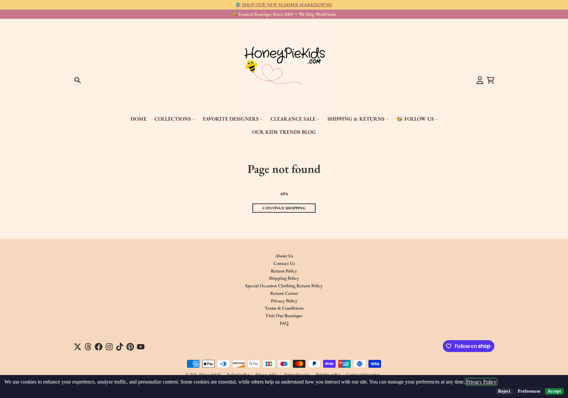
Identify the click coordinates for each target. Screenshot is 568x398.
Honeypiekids (210, 374)
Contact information (363, 374)
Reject (504, 391)
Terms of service (297, 374)
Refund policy (238, 374)
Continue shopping (284, 208)
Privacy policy (266, 374)
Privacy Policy (481, 382)
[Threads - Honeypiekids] (88, 347)
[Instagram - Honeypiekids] (109, 347)
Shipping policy (328, 374)
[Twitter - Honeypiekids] (78, 347)
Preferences (529, 391)
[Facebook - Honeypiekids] (99, 347)
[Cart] (490, 80)
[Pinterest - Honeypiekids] (130, 347)
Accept (554, 391)
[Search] (78, 80)
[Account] (480, 80)
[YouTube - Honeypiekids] (141, 347)
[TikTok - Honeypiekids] (120, 347)
